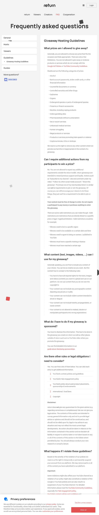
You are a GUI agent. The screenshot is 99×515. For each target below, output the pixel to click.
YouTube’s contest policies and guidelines (62, 494)
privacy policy (51, 504)
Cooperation (69, 14)
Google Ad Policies (54, 66)
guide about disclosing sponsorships (61, 349)
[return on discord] (11, 81)
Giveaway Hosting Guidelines (17, 62)
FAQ (58, 14)
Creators (48, 14)
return (27, 14)
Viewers (37, 14)
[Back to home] (49, 5)
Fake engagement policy (67, 491)
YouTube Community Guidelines (75, 66)
